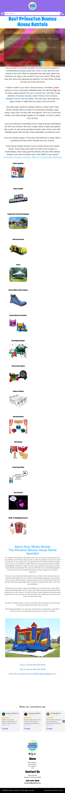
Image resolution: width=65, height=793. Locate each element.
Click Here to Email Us (18, 674)
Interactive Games (18, 366)
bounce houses (25, 96)
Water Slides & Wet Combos (18, 290)
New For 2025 (18, 189)
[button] (1, 721)
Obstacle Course (18, 239)
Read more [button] (6, 725)
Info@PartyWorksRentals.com (32, 783)
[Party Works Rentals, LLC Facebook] (30, 754)
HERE (43, 154)
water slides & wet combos (45, 96)
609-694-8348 (39, 665)
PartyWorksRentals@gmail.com (43, 674)
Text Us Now (25, 669)
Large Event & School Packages (18, 214)
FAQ (32, 768)
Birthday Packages (18, 341)
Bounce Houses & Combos (18, 315)
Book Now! (32, 56)
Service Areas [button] (32, 764)
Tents (18, 265)
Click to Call (25, 665)
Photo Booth (18, 492)
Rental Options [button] (32, 762)
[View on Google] (3, 714)
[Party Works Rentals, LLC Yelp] (32, 754)
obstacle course (13, 99)
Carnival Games (18, 416)
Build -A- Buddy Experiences (18, 518)
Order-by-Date (18, 163)
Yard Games (18, 442)
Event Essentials (18, 467)
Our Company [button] (32, 766)
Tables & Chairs (18, 391)
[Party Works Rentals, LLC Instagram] (35, 754)
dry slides (29, 99)
